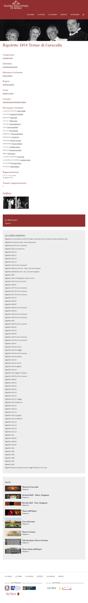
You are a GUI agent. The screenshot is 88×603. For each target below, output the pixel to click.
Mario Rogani (15, 167)
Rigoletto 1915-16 (10, 422)
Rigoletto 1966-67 (10, 304)
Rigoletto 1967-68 (10, 301)
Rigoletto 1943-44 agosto (13, 366)
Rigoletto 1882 (9, 461)
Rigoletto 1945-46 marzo (13, 347)
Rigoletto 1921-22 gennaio (13, 402)
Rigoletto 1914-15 (10, 425)
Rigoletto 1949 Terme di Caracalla (16, 337)
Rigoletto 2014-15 (10, 259)
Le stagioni (52, 14)
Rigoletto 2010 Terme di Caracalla (16, 265)
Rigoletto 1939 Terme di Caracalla (16, 376)
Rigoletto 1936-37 (10, 379)
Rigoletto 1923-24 (10, 396)
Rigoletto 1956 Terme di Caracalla (16, 324)
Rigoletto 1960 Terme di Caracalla (16, 314)
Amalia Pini (15, 137)
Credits (61, 576)
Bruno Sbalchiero (17, 134)
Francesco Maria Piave (10, 67)
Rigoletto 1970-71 (10, 298)
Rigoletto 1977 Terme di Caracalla (16, 288)
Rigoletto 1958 (9, 321)
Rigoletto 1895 (9, 455)
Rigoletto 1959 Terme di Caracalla (16, 317)
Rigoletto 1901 (9, 448)
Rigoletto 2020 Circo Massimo (15, 249)
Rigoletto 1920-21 (10, 406)
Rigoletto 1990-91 (10, 285)
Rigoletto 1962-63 (10, 311)
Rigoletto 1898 (9, 451)
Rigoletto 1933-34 (10, 383)
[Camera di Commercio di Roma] (65, 588)
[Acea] (52, 588)
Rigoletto (8, 223)
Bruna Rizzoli (14, 131)
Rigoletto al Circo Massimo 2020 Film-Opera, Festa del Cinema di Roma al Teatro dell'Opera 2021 (36, 239)
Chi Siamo (30, 14)
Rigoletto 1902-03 (10, 445)
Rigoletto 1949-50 (10, 334)
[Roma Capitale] (15, 593)
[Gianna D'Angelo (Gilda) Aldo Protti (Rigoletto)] (22, 202)
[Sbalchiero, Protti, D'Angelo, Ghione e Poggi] (9, 202)
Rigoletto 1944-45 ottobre (13, 357)
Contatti (63, 14)
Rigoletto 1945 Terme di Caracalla (16, 353)
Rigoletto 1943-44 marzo (13, 363)
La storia (41, 14)
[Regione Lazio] (29, 588)
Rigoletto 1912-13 (10, 432)
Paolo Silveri (13, 121)
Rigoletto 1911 (9, 435)
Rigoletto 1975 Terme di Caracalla (16, 291)
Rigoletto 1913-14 (10, 428)
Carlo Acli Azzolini (8, 85)
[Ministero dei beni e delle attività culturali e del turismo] (16, 588)
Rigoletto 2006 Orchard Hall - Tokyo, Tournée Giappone (23, 268)
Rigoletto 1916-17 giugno (13, 415)
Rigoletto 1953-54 (10, 327)
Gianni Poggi (21, 111)
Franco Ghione (7, 76)
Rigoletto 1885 (9, 458)
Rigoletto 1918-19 (10, 409)
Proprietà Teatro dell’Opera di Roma (14, 102)
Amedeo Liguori (15, 147)
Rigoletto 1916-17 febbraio (13, 419)
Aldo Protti (13, 118)
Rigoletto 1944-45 (10, 360)
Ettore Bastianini (15, 124)
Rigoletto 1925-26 (10, 389)
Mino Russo (11, 154)
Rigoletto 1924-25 (10, 392)
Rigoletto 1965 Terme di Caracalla (16, 308)
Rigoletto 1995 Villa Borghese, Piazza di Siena (19, 278)
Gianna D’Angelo (12, 127)
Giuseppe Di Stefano (16, 114)
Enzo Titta (20, 157)
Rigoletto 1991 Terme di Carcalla (15, 281)
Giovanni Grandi (8, 93)
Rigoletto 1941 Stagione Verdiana (16, 373)
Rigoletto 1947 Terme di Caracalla (16, 340)
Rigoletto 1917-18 (10, 412)
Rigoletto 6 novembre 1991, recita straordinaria (20, 242)
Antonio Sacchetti (15, 150)
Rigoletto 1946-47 (10, 344)
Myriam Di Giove (15, 140)
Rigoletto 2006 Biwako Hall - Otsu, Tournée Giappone (22, 272)
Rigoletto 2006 (9, 275)
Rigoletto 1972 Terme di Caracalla (16, 295)
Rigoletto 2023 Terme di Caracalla (16, 245)
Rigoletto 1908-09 (10, 438)
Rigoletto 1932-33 (10, 386)
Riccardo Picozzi (16, 163)
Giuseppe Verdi (8, 58)
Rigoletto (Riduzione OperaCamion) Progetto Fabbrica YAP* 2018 (26, 468)
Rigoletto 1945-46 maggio (13, 350)
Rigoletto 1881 (9, 464)
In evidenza (75, 14)
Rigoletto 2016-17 (10, 255)
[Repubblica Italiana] (7, 588)
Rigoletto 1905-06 (10, 442)
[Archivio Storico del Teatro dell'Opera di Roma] (16, 5)
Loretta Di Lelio (25, 160)
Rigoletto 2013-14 (10, 262)
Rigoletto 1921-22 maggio (13, 399)
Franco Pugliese (17, 144)
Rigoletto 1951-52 (10, 330)
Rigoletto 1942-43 (10, 370)
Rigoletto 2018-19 (10, 252)
